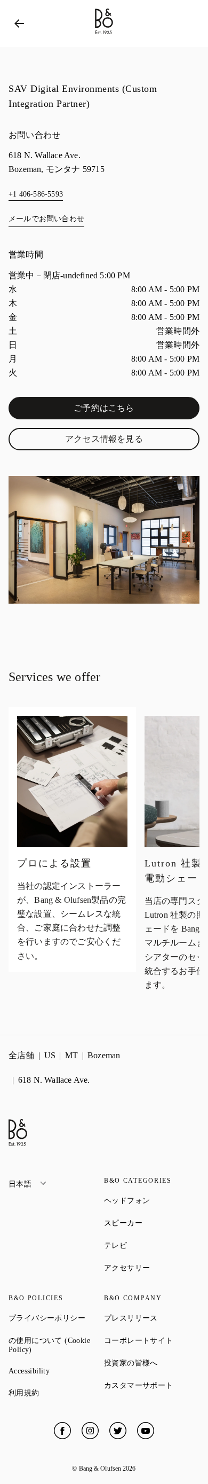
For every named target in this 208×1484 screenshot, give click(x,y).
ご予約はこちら (131, 410)
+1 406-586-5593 (36, 194)
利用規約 (56, 1392)
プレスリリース (151, 1318)
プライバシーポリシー (56, 1318)
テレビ (151, 1245)
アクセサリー (151, 1267)
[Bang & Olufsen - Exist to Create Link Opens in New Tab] (104, 34)
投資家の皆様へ (151, 1362)
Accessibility (56, 1371)
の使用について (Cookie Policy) (56, 1345)
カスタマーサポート (151, 1385)
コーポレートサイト (151, 1340)
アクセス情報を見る (126, 441)
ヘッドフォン (151, 1200)
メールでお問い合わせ (46, 219)
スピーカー (151, 1223)
